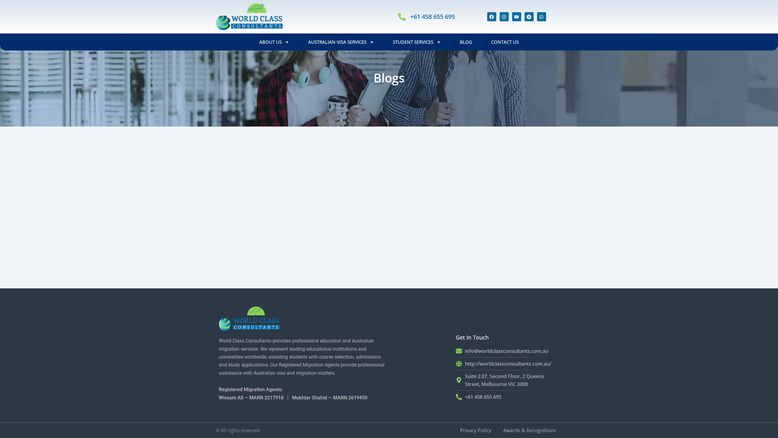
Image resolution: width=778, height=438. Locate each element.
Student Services (413, 42)
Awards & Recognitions (529, 430)
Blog (466, 42)
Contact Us (505, 42)
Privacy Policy (475, 430)
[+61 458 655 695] (402, 17)
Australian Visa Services (337, 42)
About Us (270, 42)
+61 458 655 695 (432, 16)
